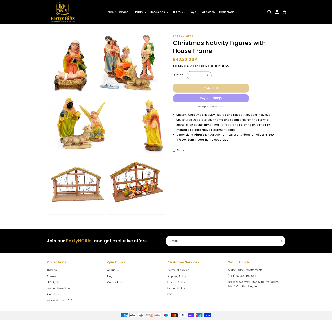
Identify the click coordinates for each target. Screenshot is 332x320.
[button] (118, 12)
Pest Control (55, 294)
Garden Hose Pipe (58, 288)
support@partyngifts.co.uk (245, 269)
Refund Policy (176, 288)
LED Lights (53, 282)
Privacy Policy (176, 282)
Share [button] (180, 150)
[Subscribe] (281, 241)
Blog (110, 276)
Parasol (51, 276)
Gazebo (52, 270)
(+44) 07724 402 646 (242, 276)
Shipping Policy (177, 276)
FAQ (170, 294)
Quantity (178, 74)
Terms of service (178, 270)
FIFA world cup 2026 (59, 300)
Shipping (195, 65)
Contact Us (114, 282)
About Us (113, 270)
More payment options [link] (211, 106)
